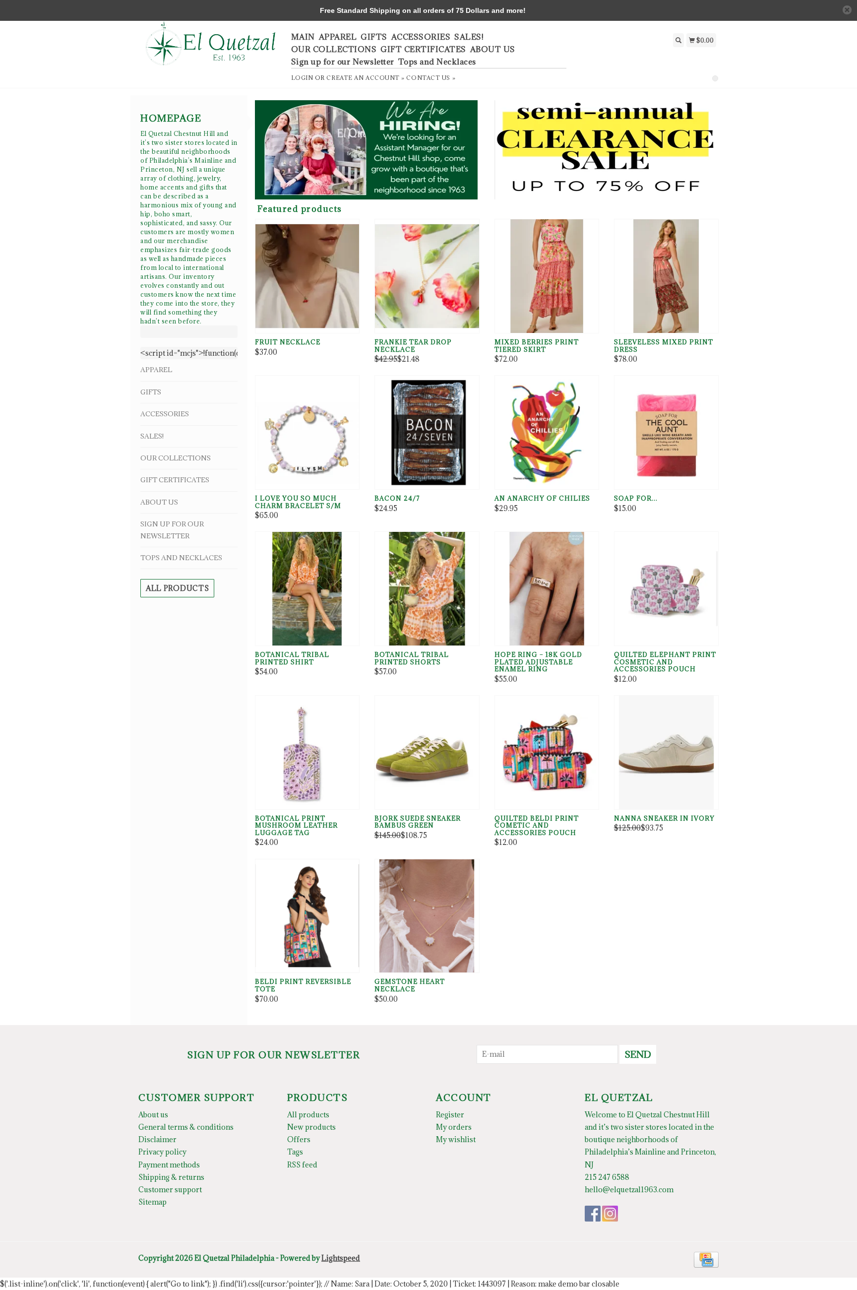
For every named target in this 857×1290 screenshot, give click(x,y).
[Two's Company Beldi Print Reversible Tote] (307, 916)
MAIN (303, 37)
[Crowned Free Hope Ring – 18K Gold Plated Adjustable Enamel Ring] (547, 588)
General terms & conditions (186, 1127)
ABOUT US (492, 49)
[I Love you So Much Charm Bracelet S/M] (307, 432)
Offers (298, 1139)
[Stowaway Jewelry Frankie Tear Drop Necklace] (427, 276)
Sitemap (152, 1202)
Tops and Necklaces (437, 61)
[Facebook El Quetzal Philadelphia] (593, 1214)
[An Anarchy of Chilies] (547, 432)
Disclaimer (157, 1139)
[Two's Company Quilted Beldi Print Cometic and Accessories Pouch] (547, 752)
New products (311, 1127)
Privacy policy (162, 1152)
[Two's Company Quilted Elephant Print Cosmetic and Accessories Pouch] (666, 588)
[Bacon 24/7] (427, 432)
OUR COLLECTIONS (334, 49)
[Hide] (847, 10)
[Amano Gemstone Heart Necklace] (427, 916)
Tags (295, 1152)
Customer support (170, 1189)
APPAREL (338, 37)
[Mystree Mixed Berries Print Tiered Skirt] (547, 276)
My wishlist (456, 1139)
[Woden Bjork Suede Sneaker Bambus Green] (427, 752)
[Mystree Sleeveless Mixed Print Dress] (666, 276)
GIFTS (374, 37)
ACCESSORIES (421, 37)
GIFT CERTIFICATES (423, 49)
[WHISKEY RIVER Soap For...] (666, 432)
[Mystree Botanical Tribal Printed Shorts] (427, 588)
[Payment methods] (706, 1259)
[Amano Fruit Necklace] (307, 276)
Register (450, 1114)
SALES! (469, 37)
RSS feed (302, 1164)
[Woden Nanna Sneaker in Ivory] (666, 752)
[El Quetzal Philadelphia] (211, 49)
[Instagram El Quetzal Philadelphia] (610, 1214)
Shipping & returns (171, 1177)
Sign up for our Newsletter (342, 61)
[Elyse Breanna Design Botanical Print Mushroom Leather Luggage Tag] (307, 752)
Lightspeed (340, 1258)
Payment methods (169, 1164)
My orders (454, 1127)
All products (177, 588)
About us (153, 1114)
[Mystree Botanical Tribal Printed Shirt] (307, 588)
